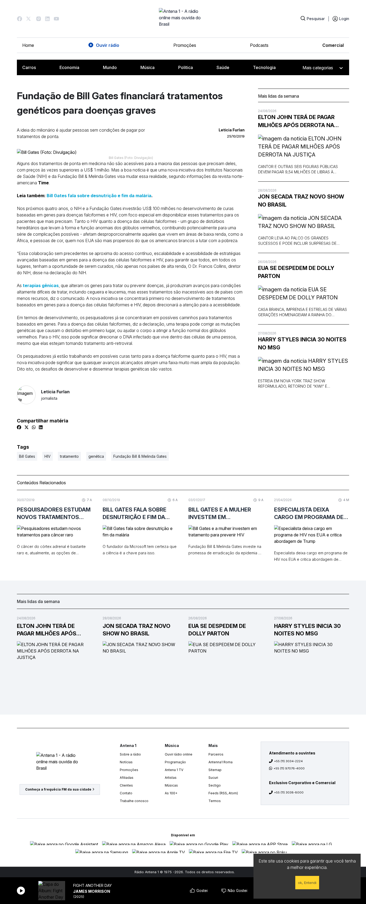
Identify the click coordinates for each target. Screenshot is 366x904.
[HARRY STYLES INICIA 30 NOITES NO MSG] (303, 365)
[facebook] (19, 427)
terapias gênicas (41, 285)
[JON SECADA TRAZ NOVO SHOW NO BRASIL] (303, 222)
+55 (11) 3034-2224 (288, 761)
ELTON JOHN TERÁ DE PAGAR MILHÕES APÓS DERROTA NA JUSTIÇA (296, 121)
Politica (185, 67)
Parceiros (215, 754)
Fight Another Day (92, 885)
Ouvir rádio (107, 45)
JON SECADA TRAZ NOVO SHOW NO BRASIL (301, 200)
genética (96, 456)
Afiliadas (126, 778)
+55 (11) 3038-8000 (289, 792)
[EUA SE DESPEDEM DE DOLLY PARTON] (303, 293)
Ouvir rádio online (178, 754)
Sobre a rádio (130, 754)
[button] (19, 18)
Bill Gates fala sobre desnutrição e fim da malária (98, 195)
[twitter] (26, 427)
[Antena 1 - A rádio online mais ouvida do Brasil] (183, 18)
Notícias (126, 762)
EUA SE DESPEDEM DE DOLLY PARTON (296, 272)
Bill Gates (27, 456)
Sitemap (215, 770)
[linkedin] (41, 427)
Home (28, 45)
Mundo (110, 67)
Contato (126, 793)
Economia (69, 67)
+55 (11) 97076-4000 (289, 768)
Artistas (171, 778)
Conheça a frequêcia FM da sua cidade (58, 789)
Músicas (171, 785)
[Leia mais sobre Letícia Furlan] (26, 395)
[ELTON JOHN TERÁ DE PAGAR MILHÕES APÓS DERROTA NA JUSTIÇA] (303, 147)
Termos (214, 801)
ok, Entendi (307, 882)
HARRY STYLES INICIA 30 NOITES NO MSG (302, 343)
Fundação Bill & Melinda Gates (140, 456)
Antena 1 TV (174, 770)
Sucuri (213, 778)
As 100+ (171, 793)
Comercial (333, 45)
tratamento (69, 456)
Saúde (222, 67)
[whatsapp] (34, 427)
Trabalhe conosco (134, 801)
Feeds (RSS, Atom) (223, 793)
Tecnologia (264, 67)
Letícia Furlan (55, 394)
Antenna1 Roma (220, 762)
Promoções (184, 45)
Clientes (126, 785)
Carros (29, 67)
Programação (175, 762)
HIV (47, 456)
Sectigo (214, 785)
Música (147, 67)
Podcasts (259, 45)
